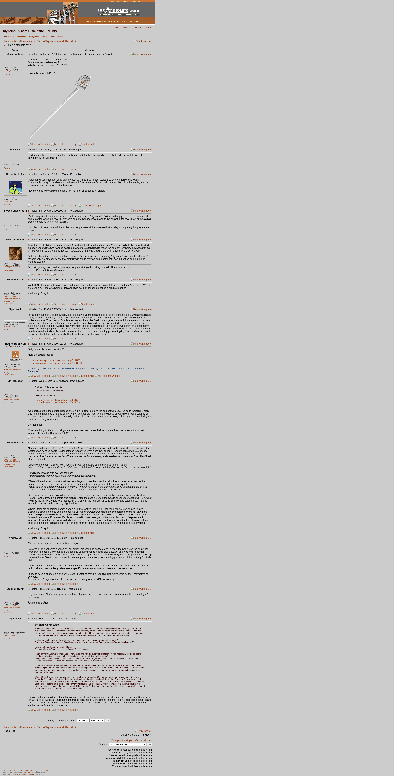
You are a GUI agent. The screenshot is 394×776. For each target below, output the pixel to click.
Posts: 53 (7, 204)
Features (90, 21)
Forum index (9, 37)
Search (126, 1)
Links (118, 1)
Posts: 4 (7, 74)
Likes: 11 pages (9, 326)
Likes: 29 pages (9, 368)
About (112, 1)
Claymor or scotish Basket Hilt (60, 41)
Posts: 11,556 (9, 374)
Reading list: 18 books (12, 298)
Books (137, 21)
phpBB (27, 772)
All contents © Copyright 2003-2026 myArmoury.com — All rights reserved (29, 771)
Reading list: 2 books (11, 71)
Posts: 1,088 (8, 270)
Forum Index (11, 41)
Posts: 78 (7, 329)
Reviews (99, 21)
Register (138, 27)
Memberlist (21, 37)
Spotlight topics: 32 (11, 373)
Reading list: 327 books (12, 369)
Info (116, 27)
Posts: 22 (7, 229)
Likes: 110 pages (10, 296)
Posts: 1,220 (8, 303)
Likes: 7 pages (9, 201)
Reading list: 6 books (11, 399)
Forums (129, 21)
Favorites (126, 27)
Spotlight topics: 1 (10, 301)
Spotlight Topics (48, 37)
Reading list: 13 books (12, 267)
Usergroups (34, 37)
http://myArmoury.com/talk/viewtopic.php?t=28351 (55, 360)
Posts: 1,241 (8, 403)
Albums (120, 21)
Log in (148, 27)
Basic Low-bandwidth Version (23, 774)
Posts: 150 (8, 556)
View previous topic (122, 740)
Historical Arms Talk (31, 41)
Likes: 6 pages (9, 398)
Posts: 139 (8, 168)
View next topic (143, 740)
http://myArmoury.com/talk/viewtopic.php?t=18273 (55, 363)
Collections (110, 21)
